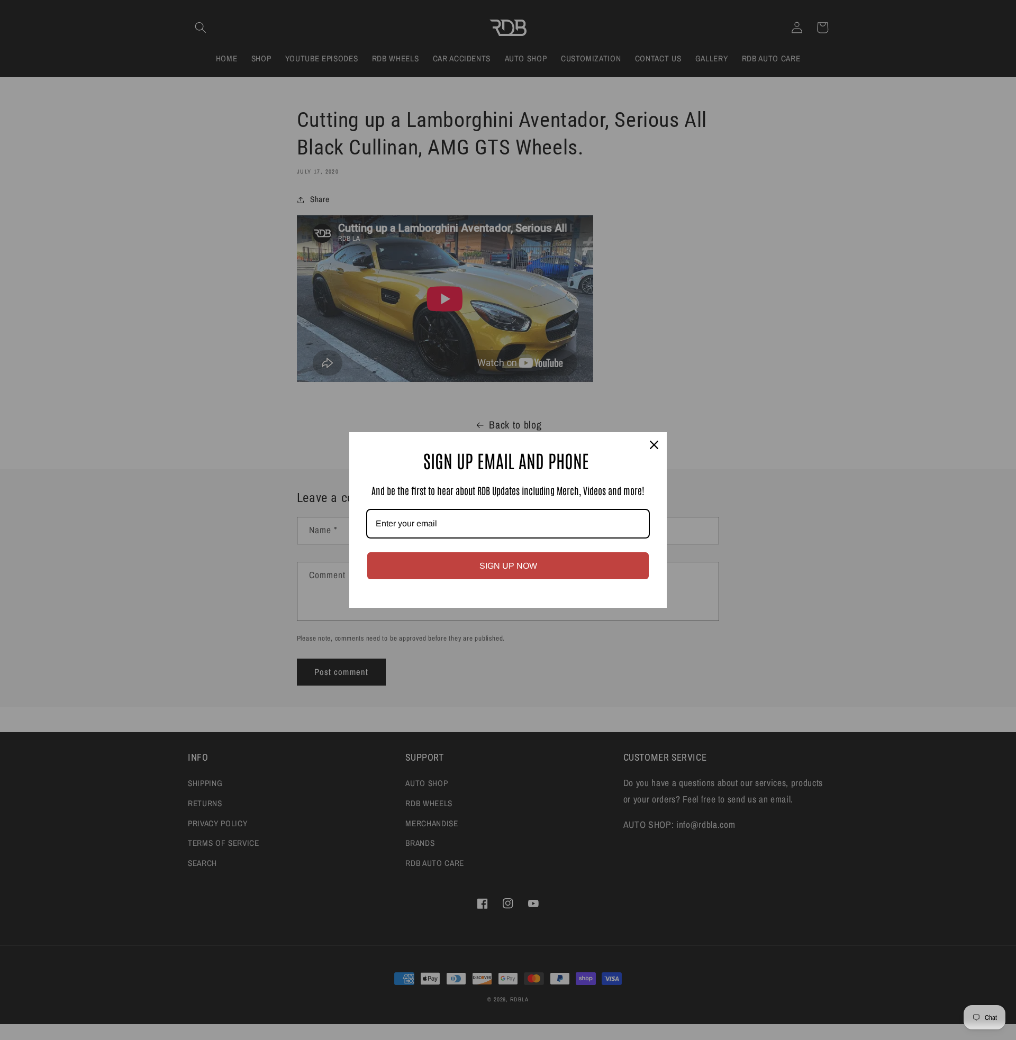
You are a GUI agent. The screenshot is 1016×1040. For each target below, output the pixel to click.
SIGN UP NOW (508, 565)
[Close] (654, 445)
